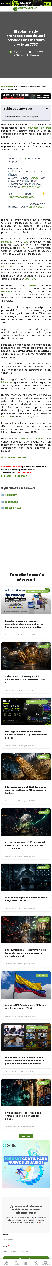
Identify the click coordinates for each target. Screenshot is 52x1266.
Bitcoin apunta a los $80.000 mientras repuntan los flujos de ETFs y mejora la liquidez (25, 790)
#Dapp (22, 158)
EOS (26, 241)
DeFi (5, 457)
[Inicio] (6, 1262)
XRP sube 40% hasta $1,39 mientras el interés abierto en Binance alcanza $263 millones (25, 845)
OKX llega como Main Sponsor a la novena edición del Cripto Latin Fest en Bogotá (26, 734)
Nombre (6, 1234)
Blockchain (34, 55)
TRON (24, 247)
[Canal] (35, 1262)
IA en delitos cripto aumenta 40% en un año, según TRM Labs (26, 899)
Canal (36, 1265)
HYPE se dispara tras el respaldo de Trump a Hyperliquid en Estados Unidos (24, 1115)
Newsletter (46, 1265)
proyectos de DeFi (39, 127)
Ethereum (6, 241)
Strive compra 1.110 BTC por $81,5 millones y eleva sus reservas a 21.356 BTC (25, 679)
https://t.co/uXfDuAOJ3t (22, 197)
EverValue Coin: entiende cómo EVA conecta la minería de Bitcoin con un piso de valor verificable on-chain (24, 1060)
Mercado (22, 457)
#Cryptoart (35, 187)
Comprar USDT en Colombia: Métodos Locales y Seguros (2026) (25, 1007)
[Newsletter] (45, 1262)
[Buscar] (16, 1262)
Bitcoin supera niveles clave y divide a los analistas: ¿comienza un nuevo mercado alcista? (25, 952)
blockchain (7, 291)
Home (3, 86)
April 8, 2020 (36, 207)
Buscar (16, 1265)
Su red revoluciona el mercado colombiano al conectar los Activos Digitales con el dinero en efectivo (24, 624)
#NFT (25, 187)
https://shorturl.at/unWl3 (14, 476)
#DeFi (34, 177)
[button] (47, 108)
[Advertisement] (26, 542)
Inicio (6, 1265)
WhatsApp (12, 502)
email (5, 1246)
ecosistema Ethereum (31, 438)
